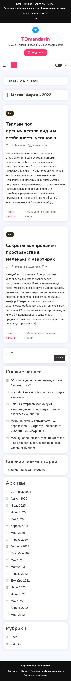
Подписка (38, 52)
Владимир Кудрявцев (27, 145)
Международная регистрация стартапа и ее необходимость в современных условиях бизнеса (37, 443)
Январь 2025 (19, 539)
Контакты (40, 4)
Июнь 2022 (18, 594)
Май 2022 (17, 601)
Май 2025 (17, 519)
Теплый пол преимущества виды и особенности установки (32, 131)
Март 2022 (18, 614)
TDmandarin (35, 39)
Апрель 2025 (19, 526)
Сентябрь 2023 (21, 553)
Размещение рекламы (53, 8)
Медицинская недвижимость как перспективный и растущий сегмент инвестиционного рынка (36, 426)
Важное (28, 4)
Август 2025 (19, 498)
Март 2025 (18, 532)
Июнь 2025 (18, 512)
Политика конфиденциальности (21, 8)
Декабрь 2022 (20, 580)
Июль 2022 (18, 587)
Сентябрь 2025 (21, 491)
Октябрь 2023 (20, 546)
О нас (50, 4)
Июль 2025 (18, 505)
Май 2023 (17, 560)
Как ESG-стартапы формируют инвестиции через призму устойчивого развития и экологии (37, 409)
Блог (18, 4)
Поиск (9, 352)
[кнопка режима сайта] (58, 65)
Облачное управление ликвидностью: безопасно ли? (36, 383)
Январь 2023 (19, 573)
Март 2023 (18, 567)
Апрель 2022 (19, 607)
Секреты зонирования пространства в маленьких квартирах (31, 252)
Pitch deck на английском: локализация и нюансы (37, 394)
